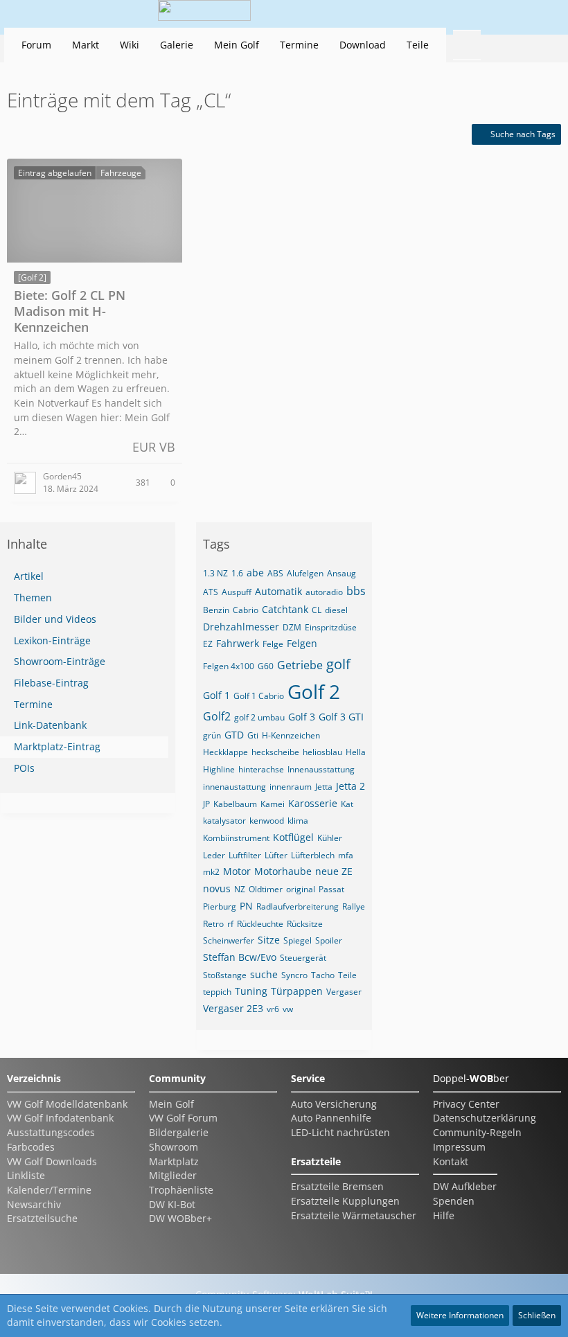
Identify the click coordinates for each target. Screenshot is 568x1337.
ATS (210, 592)
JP (206, 804)
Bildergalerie (178, 1132)
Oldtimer (266, 889)
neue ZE (334, 871)
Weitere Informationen (460, 1315)
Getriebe (300, 665)
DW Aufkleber (465, 1186)
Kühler (329, 838)
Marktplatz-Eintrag (57, 746)
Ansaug (341, 573)
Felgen (302, 643)
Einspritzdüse (331, 627)
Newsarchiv (34, 1204)
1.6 (237, 573)
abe (255, 572)
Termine (33, 704)
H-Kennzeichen (291, 735)
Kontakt (450, 1161)
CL (316, 610)
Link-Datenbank (50, 725)
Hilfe (443, 1215)
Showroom (173, 1146)
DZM (292, 627)
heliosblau (322, 752)
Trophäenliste (181, 1189)
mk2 (211, 872)
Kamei (272, 804)
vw (288, 1009)
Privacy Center (466, 1103)
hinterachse (261, 769)
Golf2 (217, 716)
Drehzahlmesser (241, 626)
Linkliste (26, 1175)
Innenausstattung (321, 769)
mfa (345, 855)
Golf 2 (313, 691)
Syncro (294, 975)
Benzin (216, 610)
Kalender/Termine (49, 1189)
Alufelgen (305, 573)
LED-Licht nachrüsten (340, 1132)
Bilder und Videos (55, 619)
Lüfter (276, 855)
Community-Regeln (477, 1132)
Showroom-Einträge (59, 661)
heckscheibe (275, 752)
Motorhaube (283, 871)
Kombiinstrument (236, 838)
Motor (237, 871)
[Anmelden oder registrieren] (501, 14)
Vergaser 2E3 (233, 1008)
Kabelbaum (235, 804)
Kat (347, 804)
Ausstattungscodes (51, 1132)
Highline (219, 769)
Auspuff (236, 592)
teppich (217, 992)
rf (230, 924)
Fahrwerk (237, 643)
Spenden (453, 1200)
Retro (213, 924)
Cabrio (245, 610)
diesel (336, 610)
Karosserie (312, 803)
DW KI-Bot (172, 1204)
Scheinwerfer (228, 940)
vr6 (273, 1009)
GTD (234, 734)
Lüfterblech (313, 855)
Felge (273, 644)
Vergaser (344, 992)
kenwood (266, 820)
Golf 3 (301, 716)
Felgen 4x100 (228, 666)
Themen (33, 597)
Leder (214, 855)
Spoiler (328, 940)
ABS (275, 573)
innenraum (290, 787)
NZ (239, 889)
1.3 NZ (215, 573)
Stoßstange (225, 975)
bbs (356, 591)
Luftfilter (245, 855)
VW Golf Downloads (52, 1161)
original (300, 889)
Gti (252, 735)
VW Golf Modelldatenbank (67, 1103)
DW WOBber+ (180, 1218)
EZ (208, 644)
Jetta (323, 787)
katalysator (224, 820)
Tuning (251, 991)
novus (217, 888)
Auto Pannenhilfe (331, 1117)
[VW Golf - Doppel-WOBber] (204, 14)
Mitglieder (173, 1175)
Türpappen (297, 991)
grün (212, 735)
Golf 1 (216, 695)
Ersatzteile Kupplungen (345, 1200)
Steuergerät (303, 958)
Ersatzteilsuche (42, 1218)
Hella (356, 752)
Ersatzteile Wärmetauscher (353, 1215)
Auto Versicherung (334, 1103)
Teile (347, 975)
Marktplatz (174, 1161)
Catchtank (285, 609)
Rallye (353, 906)
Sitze (269, 939)
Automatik (278, 591)
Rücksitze (305, 924)
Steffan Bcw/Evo (239, 957)
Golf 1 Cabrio (258, 696)
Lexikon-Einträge (52, 640)
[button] (467, 14)
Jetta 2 (350, 786)
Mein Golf (171, 1103)
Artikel (29, 576)
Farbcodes (31, 1146)
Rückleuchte (260, 924)
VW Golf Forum (183, 1117)
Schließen (537, 1315)
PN (246, 905)
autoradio (324, 592)
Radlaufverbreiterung (297, 906)
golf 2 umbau (259, 717)
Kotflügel (293, 837)
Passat (331, 889)
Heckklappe (225, 752)
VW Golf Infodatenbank (60, 1117)
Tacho (323, 975)
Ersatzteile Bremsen (337, 1186)
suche (264, 974)
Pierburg (219, 906)
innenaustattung (234, 787)
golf (338, 664)
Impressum (459, 1146)
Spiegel (297, 940)
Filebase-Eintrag (51, 682)
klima (297, 820)
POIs (24, 767)
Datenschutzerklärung (484, 1117)
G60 (266, 666)
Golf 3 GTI (341, 716)
